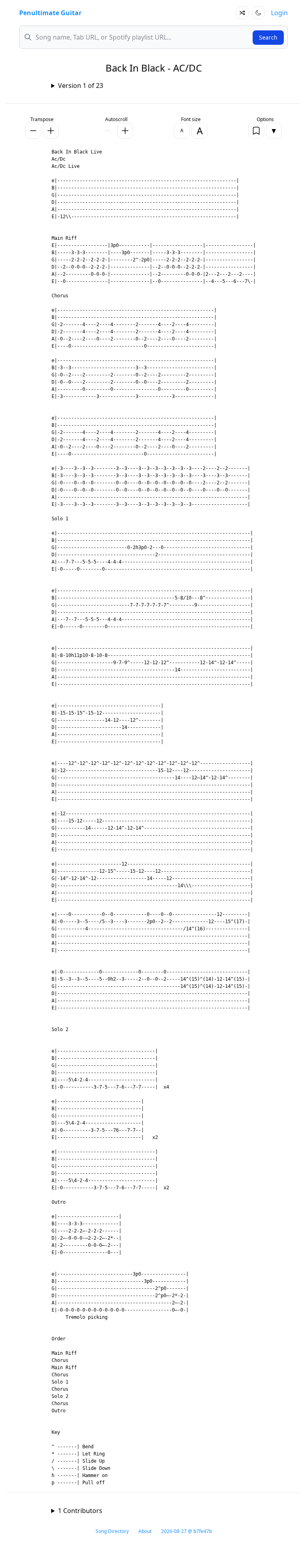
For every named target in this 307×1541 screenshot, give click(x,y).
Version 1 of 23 (80, 85)
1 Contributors (80, 1510)
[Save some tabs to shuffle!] (242, 12)
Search (268, 37)
